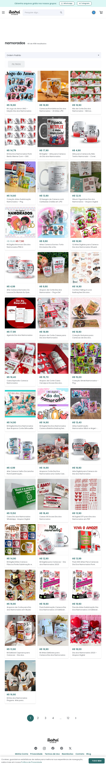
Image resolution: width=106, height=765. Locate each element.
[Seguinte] (75, 718)
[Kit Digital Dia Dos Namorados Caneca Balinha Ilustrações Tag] (53, 410)
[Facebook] (52, 748)
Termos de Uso (52, 754)
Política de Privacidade (31, 762)
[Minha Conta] (93, 13)
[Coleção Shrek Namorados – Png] (85, 364)
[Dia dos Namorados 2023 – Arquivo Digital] (85, 636)
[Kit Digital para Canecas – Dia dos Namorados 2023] (53, 546)
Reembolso (67, 754)
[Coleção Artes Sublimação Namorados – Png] (20, 183)
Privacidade (36, 754)
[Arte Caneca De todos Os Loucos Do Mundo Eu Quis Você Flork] (20, 273)
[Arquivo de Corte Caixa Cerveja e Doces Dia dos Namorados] (53, 364)
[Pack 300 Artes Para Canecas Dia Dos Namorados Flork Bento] (85, 546)
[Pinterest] (61, 748)
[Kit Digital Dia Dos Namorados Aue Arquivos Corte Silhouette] (20, 410)
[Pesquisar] (61, 12)
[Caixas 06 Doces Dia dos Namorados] (53, 500)
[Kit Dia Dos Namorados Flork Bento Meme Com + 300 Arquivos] (20, 138)
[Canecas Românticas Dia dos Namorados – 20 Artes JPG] (53, 92)
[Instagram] (44, 748)
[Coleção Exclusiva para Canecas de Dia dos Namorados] (85, 319)
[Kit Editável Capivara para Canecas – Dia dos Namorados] (20, 636)
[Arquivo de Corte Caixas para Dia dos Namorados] (53, 319)
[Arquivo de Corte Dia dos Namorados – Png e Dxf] (53, 273)
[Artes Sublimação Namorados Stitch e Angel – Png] (85, 410)
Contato (79, 754)
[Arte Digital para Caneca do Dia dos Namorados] (85, 455)
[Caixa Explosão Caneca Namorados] (20, 364)
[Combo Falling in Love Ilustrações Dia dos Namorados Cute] (85, 273)
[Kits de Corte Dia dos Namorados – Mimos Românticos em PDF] (85, 92)
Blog (88, 754)
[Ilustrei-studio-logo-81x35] (14, 12)
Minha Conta (21, 754)
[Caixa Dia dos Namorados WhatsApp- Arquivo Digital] (20, 500)
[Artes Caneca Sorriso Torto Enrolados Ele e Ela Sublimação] (53, 228)
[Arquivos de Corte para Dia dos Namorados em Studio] (20, 591)
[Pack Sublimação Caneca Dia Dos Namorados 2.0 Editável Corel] (53, 591)
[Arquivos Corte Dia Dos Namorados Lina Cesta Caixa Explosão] (53, 455)
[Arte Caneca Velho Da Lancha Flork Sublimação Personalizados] (20, 455)
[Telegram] (35, 748)
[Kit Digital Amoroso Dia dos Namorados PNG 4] (20, 228)
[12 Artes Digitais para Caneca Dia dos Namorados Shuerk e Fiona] (85, 228)
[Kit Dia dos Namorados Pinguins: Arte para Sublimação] (20, 682)
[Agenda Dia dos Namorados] (20, 319)
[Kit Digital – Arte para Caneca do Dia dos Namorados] (53, 138)
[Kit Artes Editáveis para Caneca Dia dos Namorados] (53, 636)
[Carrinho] (101, 12)
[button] (3, 12)
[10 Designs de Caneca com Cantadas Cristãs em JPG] (53, 183)
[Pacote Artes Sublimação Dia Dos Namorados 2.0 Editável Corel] (85, 591)
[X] (70, 748)
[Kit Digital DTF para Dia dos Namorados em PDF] (85, 500)
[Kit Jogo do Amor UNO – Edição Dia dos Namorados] (20, 92)
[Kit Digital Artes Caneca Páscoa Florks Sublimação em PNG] (20, 546)
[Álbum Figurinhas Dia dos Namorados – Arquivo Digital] (85, 183)
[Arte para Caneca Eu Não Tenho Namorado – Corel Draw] (85, 138)
